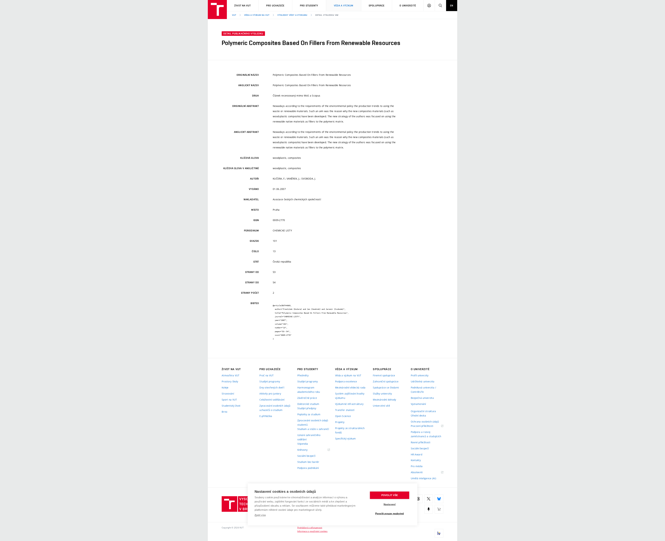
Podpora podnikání (308, 468)
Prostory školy (230, 381)
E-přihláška (265, 416)
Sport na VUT (229, 399)
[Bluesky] (439, 498)
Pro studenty (309, 5)
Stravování (228, 393)
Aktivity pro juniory (270, 393)
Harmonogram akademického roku (308, 389)
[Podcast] (428, 509)
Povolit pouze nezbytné (389, 513)
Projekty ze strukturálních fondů (350, 430)
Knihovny (306, 450)
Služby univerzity (382, 393)
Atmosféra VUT (231, 375)
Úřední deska (418, 415)
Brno (224, 411)
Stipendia (302, 443)
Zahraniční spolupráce (385, 381)
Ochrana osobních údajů (425, 421)
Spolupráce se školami (386, 387)
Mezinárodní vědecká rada (350, 387)
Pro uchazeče (275, 5)
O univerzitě (408, 5)
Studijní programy (269, 381)
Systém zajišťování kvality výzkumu (349, 396)
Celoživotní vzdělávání (271, 399)
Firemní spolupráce (384, 375)
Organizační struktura (423, 411)
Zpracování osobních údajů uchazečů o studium (274, 408)
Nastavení (390, 504)
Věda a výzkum (343, 5)
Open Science (343, 416)
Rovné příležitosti (420, 442)
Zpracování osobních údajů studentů (312, 422)
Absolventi (421, 472)
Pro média (417, 466)
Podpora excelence (346, 381)
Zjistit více (260, 515)
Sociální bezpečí (306, 455)
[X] (428, 498)
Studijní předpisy (306, 408)
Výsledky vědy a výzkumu (292, 15)
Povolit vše (389, 495)
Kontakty (416, 460)
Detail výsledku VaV (327, 15)
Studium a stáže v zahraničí (313, 429)
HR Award (416, 454)
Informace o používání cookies (312, 531)
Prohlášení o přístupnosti (309, 527)
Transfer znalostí (344, 410)
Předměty (303, 375)
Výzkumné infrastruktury (349, 404)
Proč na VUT (266, 375)
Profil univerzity (420, 375)
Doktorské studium (308, 404)
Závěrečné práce (307, 398)
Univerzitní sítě (381, 405)
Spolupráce (376, 5)
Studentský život (231, 405)
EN (451, 5)
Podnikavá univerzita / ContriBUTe (423, 389)
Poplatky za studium (308, 414)
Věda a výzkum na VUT (256, 15)
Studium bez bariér (308, 462)
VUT (234, 15)
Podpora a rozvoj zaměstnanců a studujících (426, 434)
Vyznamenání (418, 404)
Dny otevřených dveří (271, 387)
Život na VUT (242, 5)
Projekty (339, 422)
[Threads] (418, 498)
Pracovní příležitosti (426, 426)
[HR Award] (439, 533)
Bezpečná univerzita (422, 398)
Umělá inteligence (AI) (423, 478)
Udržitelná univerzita (423, 381)
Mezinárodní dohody (384, 399)
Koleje (225, 387)
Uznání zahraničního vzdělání (308, 437)
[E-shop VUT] (439, 509)
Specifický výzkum (345, 438)
